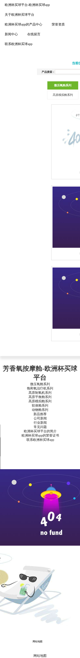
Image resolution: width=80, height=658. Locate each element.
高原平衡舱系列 (40, 397)
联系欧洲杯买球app (40, 439)
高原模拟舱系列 (40, 401)
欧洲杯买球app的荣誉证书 (40, 435)
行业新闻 (40, 422)
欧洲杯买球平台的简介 (40, 431)
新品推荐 (40, 414)
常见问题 (40, 427)
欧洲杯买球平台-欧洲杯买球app (27, 5)
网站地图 (37, 641)
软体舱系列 (40, 405)
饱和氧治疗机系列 (40, 388)
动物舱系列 (40, 409)
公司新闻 (40, 418)
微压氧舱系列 (40, 384)
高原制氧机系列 (40, 392)
